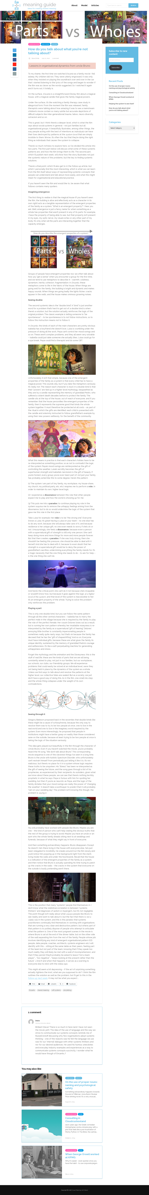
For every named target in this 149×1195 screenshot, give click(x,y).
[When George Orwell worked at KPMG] (42, 1162)
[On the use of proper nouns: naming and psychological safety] (42, 1090)
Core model (69, 1078)
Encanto (32, 990)
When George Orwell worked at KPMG (82, 1156)
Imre (37, 1020)
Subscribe (115, 67)
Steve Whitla (35, 58)
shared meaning (43, 990)
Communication (34, 44)
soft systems (56, 990)
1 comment (55, 58)
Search (133, 5)
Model (84, 5)
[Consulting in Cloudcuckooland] (42, 1126)
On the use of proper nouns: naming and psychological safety (81, 1085)
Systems (54, 44)
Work (80, 1114)
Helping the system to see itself (121, 104)
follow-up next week (38, 978)
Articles (95, 5)
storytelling (67, 990)
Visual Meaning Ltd (77, 1190)
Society (78, 1078)
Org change (45, 44)
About (74, 5)
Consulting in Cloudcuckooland (75, 1120)
